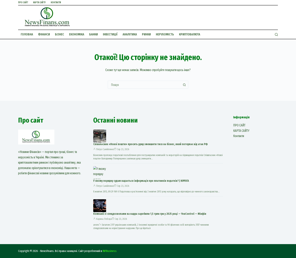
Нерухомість (165, 34)
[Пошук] (276, 34)
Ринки (146, 34)
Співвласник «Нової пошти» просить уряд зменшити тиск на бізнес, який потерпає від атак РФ (150, 144)
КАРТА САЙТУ (39, 2)
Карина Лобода (104, 219)
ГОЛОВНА (27, 34)
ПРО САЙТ (23, 2)
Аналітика (130, 34)
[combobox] (144, 85)
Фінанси (44, 34)
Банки (93, 34)
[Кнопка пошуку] (184, 85)
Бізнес (59, 34)
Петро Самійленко (105, 149)
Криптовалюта (189, 34)
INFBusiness (110, 251)
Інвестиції (110, 34)
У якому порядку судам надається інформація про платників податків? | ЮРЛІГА (141, 181)
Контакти (56, 2)
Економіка (76, 34)
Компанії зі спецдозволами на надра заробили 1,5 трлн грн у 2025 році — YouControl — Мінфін (149, 214)
